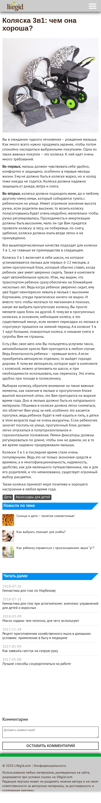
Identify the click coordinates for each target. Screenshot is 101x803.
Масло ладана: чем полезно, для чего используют (40, 621)
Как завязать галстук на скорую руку (30, 651)
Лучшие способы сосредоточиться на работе (36, 664)
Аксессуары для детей (33, 497)
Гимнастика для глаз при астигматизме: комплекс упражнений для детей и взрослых (50, 606)
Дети (8, 497)
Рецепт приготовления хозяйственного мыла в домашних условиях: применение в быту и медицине (46, 636)
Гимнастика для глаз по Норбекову (29, 590)
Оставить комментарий (50, 746)
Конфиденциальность (50, 765)
